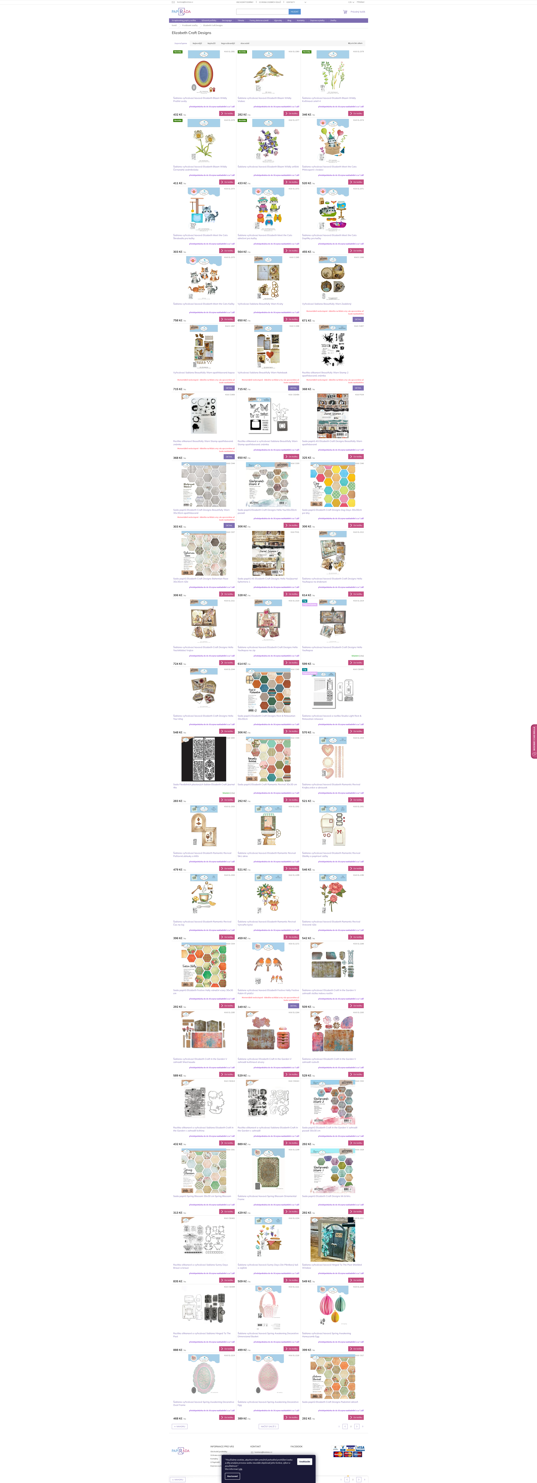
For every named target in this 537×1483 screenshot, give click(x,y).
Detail (358, 319)
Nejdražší (212, 43)
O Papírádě (215, 1462)
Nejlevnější (197, 43)
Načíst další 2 (268, 1426)
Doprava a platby (217, 1466)
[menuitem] (184, 20)
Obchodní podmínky (244, 2)
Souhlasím (304, 1461)
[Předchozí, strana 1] (345, 1426)
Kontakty (291, 2)
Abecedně (245, 43)
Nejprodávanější (228, 43)
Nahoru (180, 1426)
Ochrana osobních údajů (270, 2)
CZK (350, 2)
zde (240, 1469)
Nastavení (232, 1476)
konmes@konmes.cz (263, 1452)
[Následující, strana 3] (356, 1426)
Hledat (294, 11)
